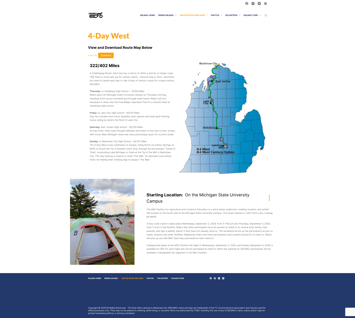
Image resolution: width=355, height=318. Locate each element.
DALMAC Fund (251, 15)
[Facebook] (246, 3)
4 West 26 (92, 55)
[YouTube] (259, 3)
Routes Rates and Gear (192, 15)
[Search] (266, 15)
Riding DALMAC (166, 15)
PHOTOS (215, 15)
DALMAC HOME (147, 15)
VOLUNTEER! (231, 15)
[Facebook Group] (265, 3)
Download (106, 55)
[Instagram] (253, 3)
